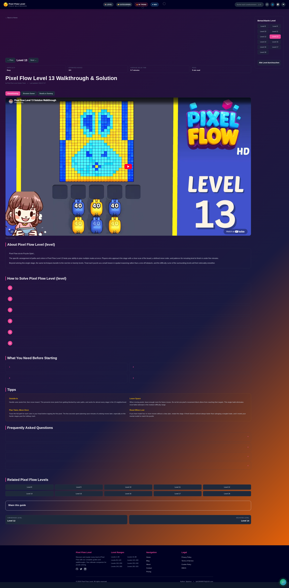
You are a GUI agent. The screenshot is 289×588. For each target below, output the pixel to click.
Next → (33, 60)
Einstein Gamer (29, 93)
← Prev (10, 60)
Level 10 (128, 487)
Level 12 (227, 487)
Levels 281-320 (132, 566)
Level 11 (178, 487)
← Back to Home (11, 18)
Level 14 (29, 494)
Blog (147, 561)
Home (148, 557)
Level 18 (227, 494)
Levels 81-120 (116, 560)
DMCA (184, 568)
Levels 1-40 (115, 557)
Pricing (148, 572)
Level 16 (128, 494)
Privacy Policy (186, 557)
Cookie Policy (186, 564)
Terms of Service (187, 561)
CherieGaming (12, 93)
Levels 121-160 (132, 560)
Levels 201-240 (132, 563)
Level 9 (78, 487)
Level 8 (29, 487)
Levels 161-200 (116, 563)
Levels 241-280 (116, 566)
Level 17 (178, 494)
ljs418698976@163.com (204, 581)
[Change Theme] (267, 4)
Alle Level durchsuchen (269, 63)
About (148, 564)
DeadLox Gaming (46, 93)
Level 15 (79, 494)
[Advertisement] (73, 38)
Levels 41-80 (132, 557)
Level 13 (275, 36)
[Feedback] (283, 582)
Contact (149, 568)
